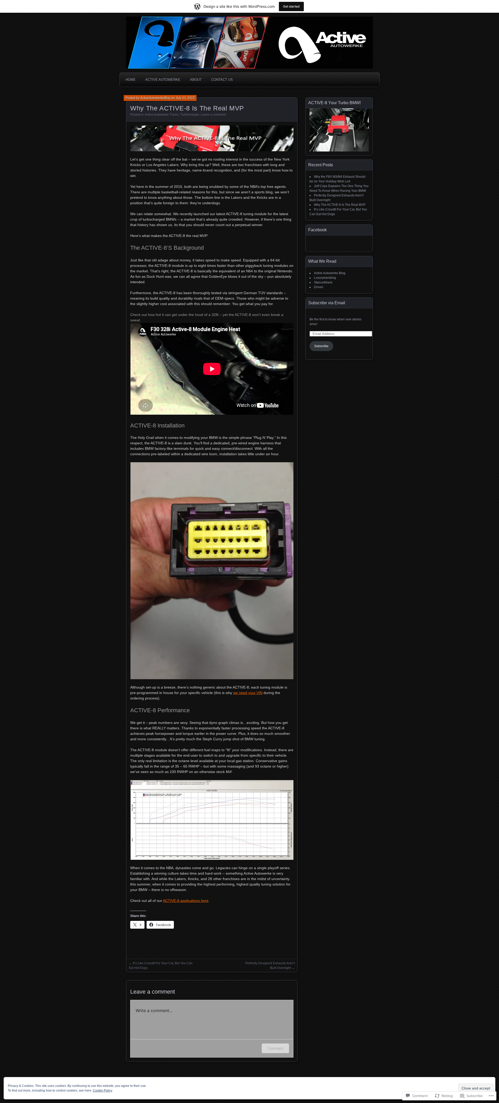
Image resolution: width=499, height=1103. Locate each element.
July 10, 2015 (185, 98)
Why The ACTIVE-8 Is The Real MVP (339, 205)
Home (131, 80)
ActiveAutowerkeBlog (155, 98)
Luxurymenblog (325, 278)
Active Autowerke (162, 80)
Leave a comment (213, 114)
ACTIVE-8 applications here (185, 901)
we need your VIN (247, 693)
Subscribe (321, 346)
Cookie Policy (102, 1090)
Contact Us (222, 80)
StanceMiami (323, 282)
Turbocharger (189, 114)
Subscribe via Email (326, 303)
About (196, 80)
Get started (291, 6)
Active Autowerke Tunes (162, 114)
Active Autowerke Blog (329, 273)
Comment (275, 1048)
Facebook (317, 230)
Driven (318, 287)
